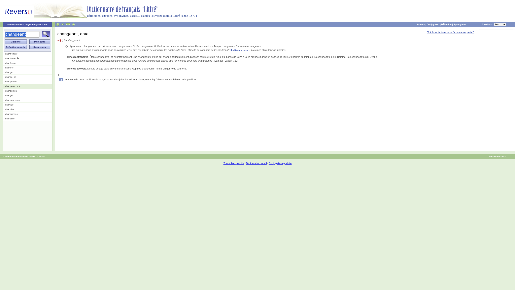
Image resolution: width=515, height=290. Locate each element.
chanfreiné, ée (12, 58)
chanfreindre (11, 54)
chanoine (9, 109)
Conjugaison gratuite (280, 163)
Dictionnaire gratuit (256, 163)
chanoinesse (11, 114)
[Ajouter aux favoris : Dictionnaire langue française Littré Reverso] (62, 24)
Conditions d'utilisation (15, 156)
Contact (41, 156)
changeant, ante (13, 86)
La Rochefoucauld (240, 50)
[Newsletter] (68, 24)
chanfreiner (10, 63)
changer (9, 95)
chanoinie (9, 118)
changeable (10, 81)
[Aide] (57, 24)
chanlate (9, 105)
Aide (32, 156)
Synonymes (459, 24)
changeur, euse (12, 100)
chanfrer (9, 67)
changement (11, 91)
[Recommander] (73, 24)
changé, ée (10, 77)
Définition (446, 24)
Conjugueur (433, 24)
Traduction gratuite (234, 163)
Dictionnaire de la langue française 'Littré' (27, 24)
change (8, 72)
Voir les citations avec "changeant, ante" (450, 32)
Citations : (488, 24)
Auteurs (420, 24)
